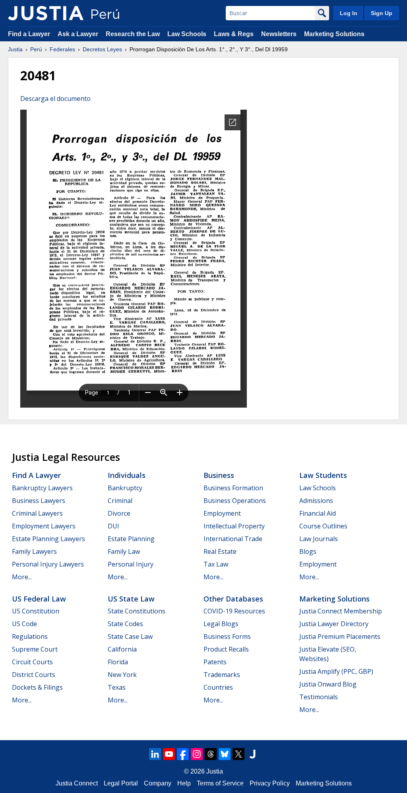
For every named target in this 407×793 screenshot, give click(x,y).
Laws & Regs (234, 34)
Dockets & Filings (37, 687)
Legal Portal (121, 783)
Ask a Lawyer (79, 34)
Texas (117, 687)
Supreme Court (35, 649)
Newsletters (279, 34)
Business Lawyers (38, 500)
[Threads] (211, 754)
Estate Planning (131, 538)
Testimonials (318, 696)
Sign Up (381, 13)
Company (157, 783)
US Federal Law (39, 598)
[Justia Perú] (45, 13)
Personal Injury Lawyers (48, 564)
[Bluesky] (225, 754)
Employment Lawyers (44, 526)
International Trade (233, 538)
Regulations (30, 636)
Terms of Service (220, 783)
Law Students (323, 475)
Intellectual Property (234, 526)
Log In (348, 13)
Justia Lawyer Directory (333, 623)
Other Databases (233, 598)
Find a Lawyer (29, 34)
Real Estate (220, 551)
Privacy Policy (270, 783)
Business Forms (227, 636)
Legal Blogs (221, 623)
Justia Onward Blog (328, 684)
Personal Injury (130, 564)
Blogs (307, 551)
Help (184, 783)
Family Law (124, 551)
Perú (36, 49)
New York (122, 674)
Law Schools (186, 34)
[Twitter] (238, 754)
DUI (113, 526)
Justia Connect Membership (340, 611)
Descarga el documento (55, 98)
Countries (218, 687)
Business (219, 475)
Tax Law (216, 564)
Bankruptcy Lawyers (42, 488)
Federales (62, 49)
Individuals (126, 475)
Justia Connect (77, 783)
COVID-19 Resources (234, 611)
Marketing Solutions (334, 34)
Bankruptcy (125, 488)
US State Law (131, 598)
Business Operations (235, 500)
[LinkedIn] (155, 754)
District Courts (33, 674)
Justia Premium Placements (339, 636)
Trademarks (222, 674)
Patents (215, 662)
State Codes (125, 623)
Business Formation (233, 488)
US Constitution (35, 611)
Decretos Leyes (102, 49)
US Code (24, 623)
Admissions (316, 500)
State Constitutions (136, 611)
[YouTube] (169, 754)
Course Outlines (323, 526)
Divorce (119, 513)
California (122, 649)
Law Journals (318, 538)
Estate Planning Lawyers (48, 538)
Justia (15, 49)
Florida (118, 662)
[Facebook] (183, 754)
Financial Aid (317, 513)
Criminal (120, 500)
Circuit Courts (32, 662)
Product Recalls (226, 649)
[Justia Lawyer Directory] (252, 754)
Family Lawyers (34, 551)
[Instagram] (197, 754)
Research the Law (133, 34)
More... (22, 577)
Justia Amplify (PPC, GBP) (336, 671)
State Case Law (130, 636)
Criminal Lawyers (37, 513)
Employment (222, 513)
